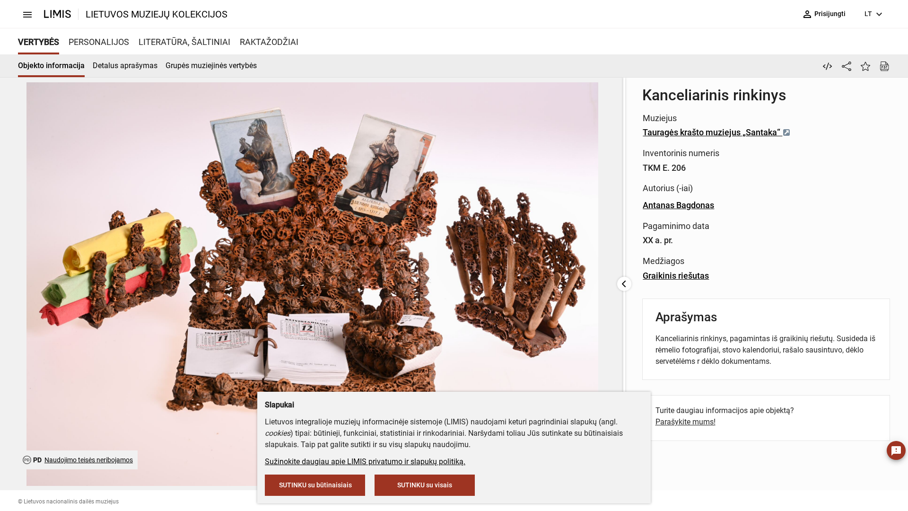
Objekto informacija (51, 65)
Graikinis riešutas (676, 276)
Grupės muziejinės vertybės (211, 65)
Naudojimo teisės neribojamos (88, 460)
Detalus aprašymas (125, 65)
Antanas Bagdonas (678, 205)
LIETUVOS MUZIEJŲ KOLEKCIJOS (156, 14)
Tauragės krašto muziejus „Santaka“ (712, 132)
